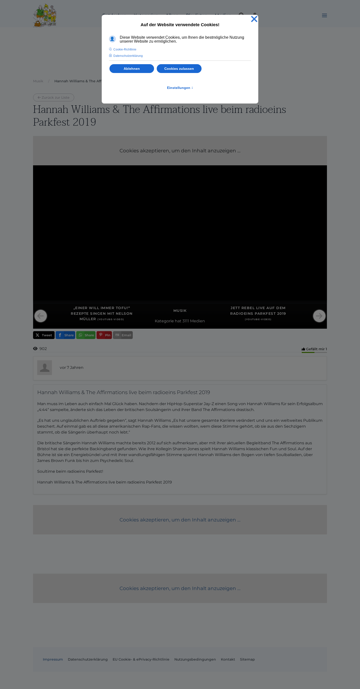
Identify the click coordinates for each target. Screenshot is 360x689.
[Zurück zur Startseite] (45, 15)
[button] (324, 15)
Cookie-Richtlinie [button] (124, 49)
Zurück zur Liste (56, 97)
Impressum (53, 659)
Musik (180, 310)
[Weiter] (319, 316)
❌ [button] (254, 19)
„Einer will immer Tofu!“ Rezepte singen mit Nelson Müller (102, 313)
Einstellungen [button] (180, 88)
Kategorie (164, 321)
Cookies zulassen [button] (179, 69)
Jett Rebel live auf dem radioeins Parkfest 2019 (258, 313)
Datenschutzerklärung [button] (128, 56)
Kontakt (228, 659)
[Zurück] (41, 316)
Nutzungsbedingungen (195, 659)
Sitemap (247, 659)
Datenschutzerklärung (88, 659)
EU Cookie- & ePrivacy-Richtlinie (141, 659)
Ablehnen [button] (132, 69)
